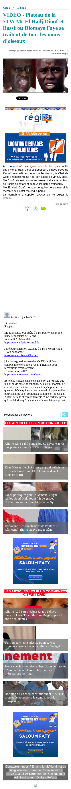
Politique (21, 8)
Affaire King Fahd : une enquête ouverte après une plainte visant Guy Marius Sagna (34, 445)
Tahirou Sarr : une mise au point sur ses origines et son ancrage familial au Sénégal (32, 644)
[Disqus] (35, 262)
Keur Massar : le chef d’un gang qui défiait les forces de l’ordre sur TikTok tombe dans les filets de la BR (34, 471)
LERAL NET (61, 204)
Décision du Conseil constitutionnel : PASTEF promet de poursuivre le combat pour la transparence (34, 697)
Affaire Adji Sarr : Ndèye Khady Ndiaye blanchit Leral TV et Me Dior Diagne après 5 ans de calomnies (33, 615)
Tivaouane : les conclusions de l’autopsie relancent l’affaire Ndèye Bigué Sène (31, 527)
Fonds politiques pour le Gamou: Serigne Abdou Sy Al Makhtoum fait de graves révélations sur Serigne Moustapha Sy (31, 498)
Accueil (7, 8)
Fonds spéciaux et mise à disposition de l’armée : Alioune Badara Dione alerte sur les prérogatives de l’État (35, 670)
